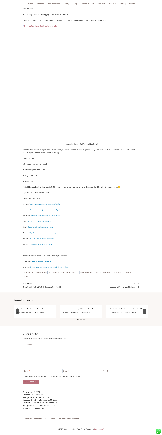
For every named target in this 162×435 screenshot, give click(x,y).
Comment (28, 344)
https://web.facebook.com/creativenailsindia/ (45, 215)
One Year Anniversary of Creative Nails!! (78, 309)
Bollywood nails (41, 272)
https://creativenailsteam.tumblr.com (40, 227)
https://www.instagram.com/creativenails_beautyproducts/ (49, 267)
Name (27, 371)
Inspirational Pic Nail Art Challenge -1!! (124, 285)
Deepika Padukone (86, 272)
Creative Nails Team (25, 312)
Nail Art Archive (88, 4)
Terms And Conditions (33, 419)
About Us (101, 4)
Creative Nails (54, 272)
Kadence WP (99, 429)
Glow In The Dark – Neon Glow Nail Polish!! (125, 309)
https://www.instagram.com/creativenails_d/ (45, 210)
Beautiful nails (29, 272)
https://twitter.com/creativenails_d (39, 221)
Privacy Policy (49, 419)
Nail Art (128, 272)
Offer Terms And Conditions (68, 419)
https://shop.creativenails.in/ (42, 261)
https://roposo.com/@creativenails (40, 244)
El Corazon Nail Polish (103, 272)
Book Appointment (127, 4)
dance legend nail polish (69, 272)
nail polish (27, 276)
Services (40, 4)
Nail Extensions (54, 4)
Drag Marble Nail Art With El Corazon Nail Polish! (42, 285)
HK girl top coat (117, 272)
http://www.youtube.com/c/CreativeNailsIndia (45, 204)
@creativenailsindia (41, 397)
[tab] (77, 319)
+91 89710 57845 (39, 392)
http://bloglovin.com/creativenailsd (42, 238)
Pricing (66, 4)
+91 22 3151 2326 (37, 395)
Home (30, 4)
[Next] (144, 311)
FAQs (76, 4)
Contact (112, 4)
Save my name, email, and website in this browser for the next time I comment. (53, 376)
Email (66, 371)
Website (106, 371)
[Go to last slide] (17, 311)
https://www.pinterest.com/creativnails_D (43, 233)
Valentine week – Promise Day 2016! (30, 309)
